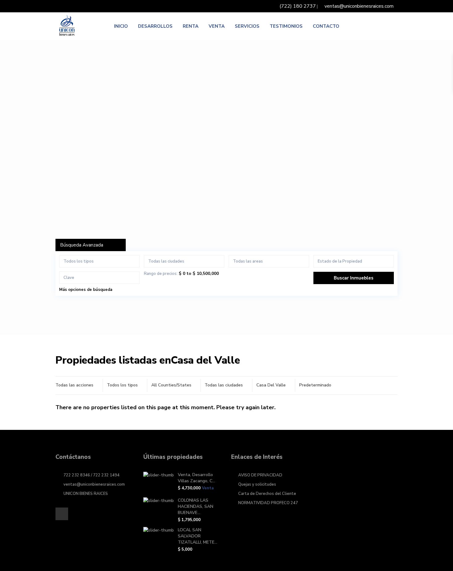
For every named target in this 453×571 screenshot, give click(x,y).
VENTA (217, 26)
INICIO (121, 26)
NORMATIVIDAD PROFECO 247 (268, 503)
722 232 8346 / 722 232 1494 (91, 475)
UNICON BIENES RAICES (85, 493)
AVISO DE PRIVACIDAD (260, 475)
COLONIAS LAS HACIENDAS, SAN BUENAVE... (195, 506)
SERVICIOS (247, 26)
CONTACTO (326, 26)
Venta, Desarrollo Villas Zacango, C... (196, 478)
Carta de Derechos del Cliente (267, 493)
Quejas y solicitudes (257, 484)
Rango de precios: (161, 274)
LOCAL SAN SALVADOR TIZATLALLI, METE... (197, 536)
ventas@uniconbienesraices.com (94, 484)
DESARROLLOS (155, 26)
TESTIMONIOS (286, 26)
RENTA (190, 26)
